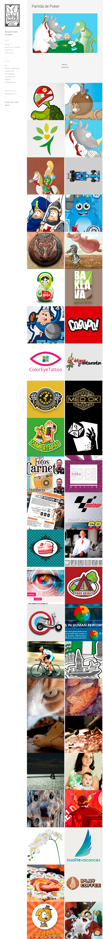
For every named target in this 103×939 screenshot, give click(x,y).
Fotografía (9, 74)
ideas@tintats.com (11, 94)
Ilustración (10, 77)
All (6, 65)
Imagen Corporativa (10, 81)
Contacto (9, 53)
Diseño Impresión (12, 68)
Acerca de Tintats (12, 47)
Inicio (7, 44)
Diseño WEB (9, 71)
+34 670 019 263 (10, 91)
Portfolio (9, 50)
